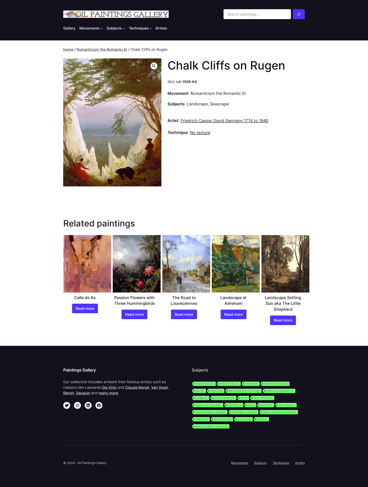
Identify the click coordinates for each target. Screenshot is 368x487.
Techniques (281, 463)
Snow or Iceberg (229, 384)
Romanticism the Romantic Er (102, 49)
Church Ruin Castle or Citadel (210, 412)
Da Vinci (109, 387)
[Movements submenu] (102, 28)
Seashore (251, 384)
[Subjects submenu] (124, 28)
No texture (200, 132)
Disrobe (266, 405)
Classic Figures (286, 405)
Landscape (197, 104)
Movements (239, 463)
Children (201, 419)
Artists (300, 463)
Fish (244, 398)
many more (108, 393)
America (262, 419)
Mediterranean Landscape (279, 391)
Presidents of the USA (276, 384)
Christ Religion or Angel (244, 412)
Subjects (260, 463)
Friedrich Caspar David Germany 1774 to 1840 (224, 120)
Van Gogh (159, 387)
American (244, 419)
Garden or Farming (224, 398)
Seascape (219, 104)
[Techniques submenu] (150, 28)
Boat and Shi (222, 419)
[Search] (299, 14)
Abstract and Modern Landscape (211, 426)
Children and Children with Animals (279, 412)
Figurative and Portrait (208, 405)
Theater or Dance (204, 384)
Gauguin (83, 393)
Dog (250, 405)
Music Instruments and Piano (244, 391)
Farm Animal (234, 405)
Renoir (68, 393)
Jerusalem (201, 398)
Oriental (216, 391)
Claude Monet (137, 387)
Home (68, 49)
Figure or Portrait (262, 398)
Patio (199, 391)
